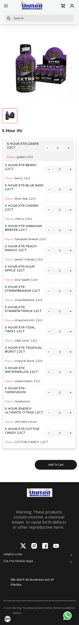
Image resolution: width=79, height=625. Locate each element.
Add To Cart (56, 464)
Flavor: (11, 157)
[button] (39, 555)
